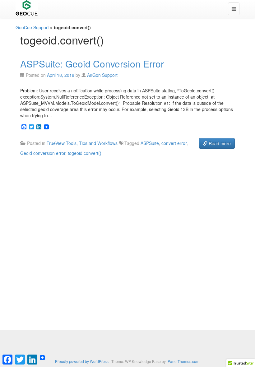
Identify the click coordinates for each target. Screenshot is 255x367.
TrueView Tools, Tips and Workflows (82, 143)
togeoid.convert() (84, 153)
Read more (219, 143)
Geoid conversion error (42, 153)
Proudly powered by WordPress (82, 361)
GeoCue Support (32, 27)
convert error (174, 143)
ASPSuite (150, 143)
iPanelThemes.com (183, 361)
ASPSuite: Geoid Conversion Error (92, 63)
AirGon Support (102, 75)
